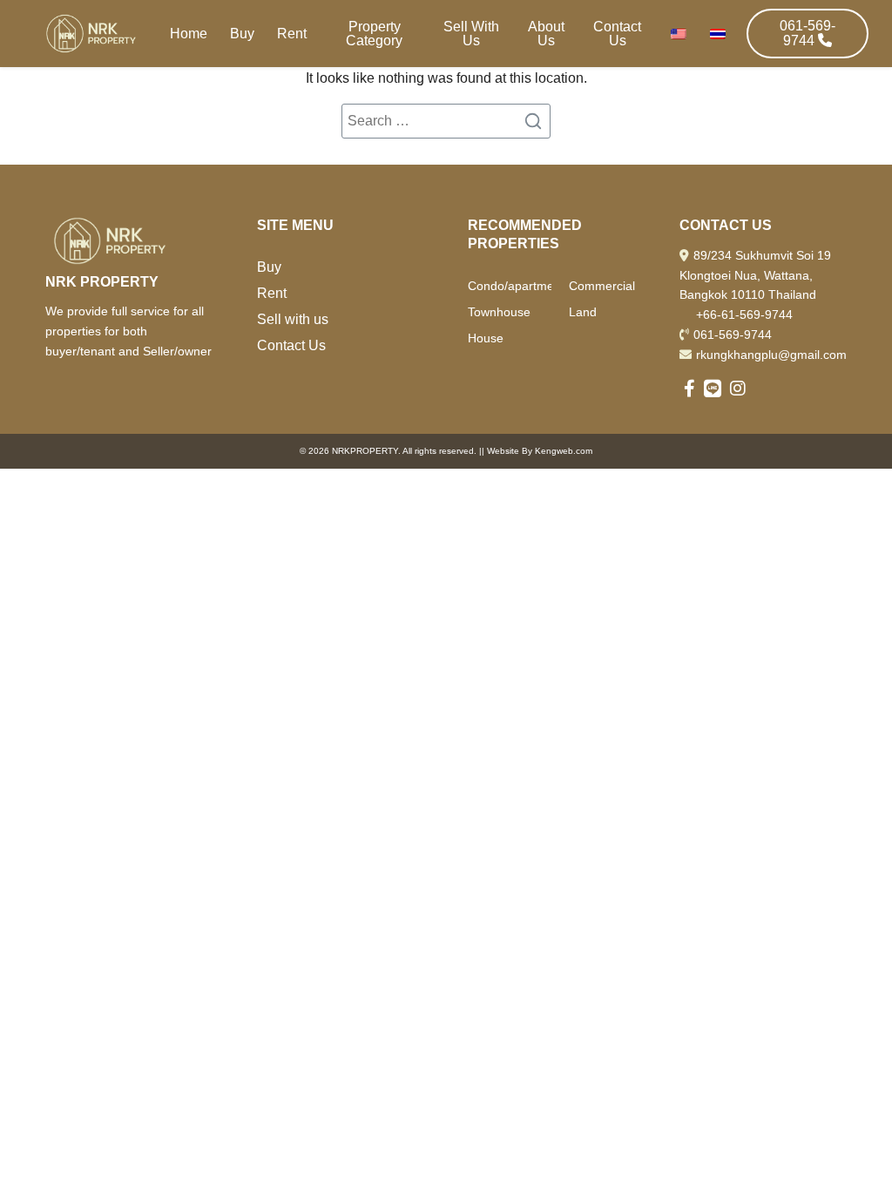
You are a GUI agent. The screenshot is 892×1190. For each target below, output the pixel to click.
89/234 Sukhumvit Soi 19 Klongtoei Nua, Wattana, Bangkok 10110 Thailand (755, 275)
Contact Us (617, 33)
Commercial (602, 286)
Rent (292, 33)
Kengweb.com (563, 451)
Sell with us (292, 319)
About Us (546, 33)
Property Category (374, 33)
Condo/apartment (509, 286)
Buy (242, 33)
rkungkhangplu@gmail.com (771, 355)
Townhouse (499, 312)
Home (188, 33)
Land (583, 312)
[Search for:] (446, 121)
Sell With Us (471, 33)
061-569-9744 (732, 334)
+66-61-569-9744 (744, 314)
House (485, 338)
